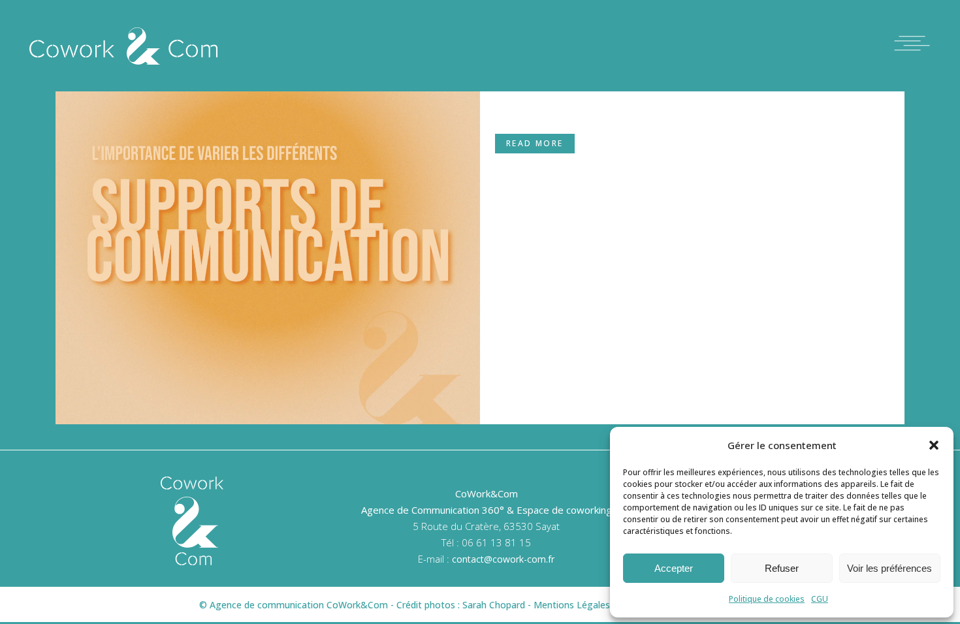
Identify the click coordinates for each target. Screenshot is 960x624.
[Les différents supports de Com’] (268, 212)
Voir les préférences (889, 568)
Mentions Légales (572, 605)
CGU (819, 598)
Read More (535, 143)
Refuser (782, 568)
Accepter (673, 568)
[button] (933, 445)
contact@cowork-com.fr (503, 559)
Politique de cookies (767, 598)
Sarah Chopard (493, 605)
